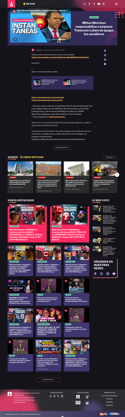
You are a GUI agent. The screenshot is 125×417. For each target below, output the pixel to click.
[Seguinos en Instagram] (108, 274)
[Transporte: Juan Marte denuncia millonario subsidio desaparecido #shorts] (20, 355)
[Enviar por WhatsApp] (105, 59)
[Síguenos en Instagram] (103, 3)
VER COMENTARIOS (63, 147)
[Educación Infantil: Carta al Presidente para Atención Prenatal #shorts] (48, 292)
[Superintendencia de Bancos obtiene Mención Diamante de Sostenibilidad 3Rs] (20, 175)
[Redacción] (33, 51)
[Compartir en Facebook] (105, 50)
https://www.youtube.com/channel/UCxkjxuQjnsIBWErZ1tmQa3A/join (60, 57)
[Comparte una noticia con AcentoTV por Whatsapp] (84, 3)
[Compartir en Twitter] (105, 55)
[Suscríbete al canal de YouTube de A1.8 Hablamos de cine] (87, 397)
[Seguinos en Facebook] (95, 274)
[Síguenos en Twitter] (94, 3)
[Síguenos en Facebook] (89, 3)
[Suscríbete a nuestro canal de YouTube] (98, 3)
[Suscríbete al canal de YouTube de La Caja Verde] (87, 403)
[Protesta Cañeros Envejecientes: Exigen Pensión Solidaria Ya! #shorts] (76, 292)
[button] (117, 175)
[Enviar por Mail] (105, 64)
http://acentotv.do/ (57, 117)
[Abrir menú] (116, 4)
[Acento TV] (11, 4)
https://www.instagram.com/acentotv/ (47, 100)
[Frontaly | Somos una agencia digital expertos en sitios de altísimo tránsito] (104, 414)
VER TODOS (110, 157)
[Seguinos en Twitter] (101, 274)
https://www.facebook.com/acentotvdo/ (48, 97)
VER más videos (49, 379)
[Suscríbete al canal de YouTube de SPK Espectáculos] (78, 403)
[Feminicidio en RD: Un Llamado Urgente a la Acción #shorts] (76, 322)
